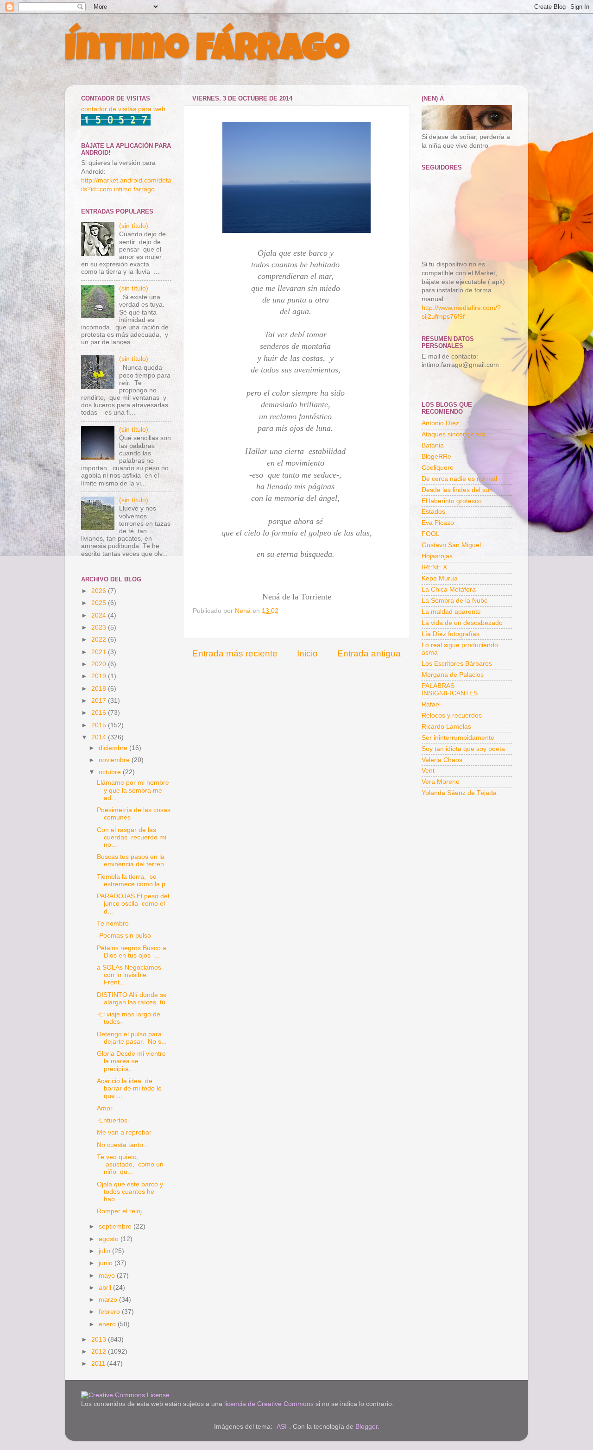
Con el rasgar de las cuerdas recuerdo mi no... (131, 837)
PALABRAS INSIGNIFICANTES (450, 689)
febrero (110, 1311)
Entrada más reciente (235, 653)
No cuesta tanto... (123, 1144)
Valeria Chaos (442, 760)
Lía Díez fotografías (450, 633)
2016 (99, 712)
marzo (109, 1299)
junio (106, 1263)
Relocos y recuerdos (452, 715)
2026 (99, 590)
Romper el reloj (119, 1211)
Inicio (307, 653)
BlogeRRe (436, 456)
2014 (99, 737)
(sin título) (133, 225)
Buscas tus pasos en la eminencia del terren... (133, 860)
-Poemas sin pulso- (125, 935)
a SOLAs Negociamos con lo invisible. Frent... (129, 975)
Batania (433, 445)
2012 (99, 1351)
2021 (99, 652)
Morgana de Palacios (453, 674)
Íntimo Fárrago (207, 51)
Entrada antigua (369, 653)
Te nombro (113, 923)
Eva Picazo (438, 522)
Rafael (431, 704)
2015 (99, 725)
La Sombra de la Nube (455, 600)
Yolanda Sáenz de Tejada (459, 792)
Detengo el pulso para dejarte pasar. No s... (132, 1038)
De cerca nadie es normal (459, 478)
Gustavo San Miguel (451, 545)
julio (105, 1251)
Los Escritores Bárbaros (457, 663)
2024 (99, 615)
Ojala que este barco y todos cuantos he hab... (131, 1192)
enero (108, 1324)
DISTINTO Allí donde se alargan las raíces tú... (134, 998)
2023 (99, 627)
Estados (433, 511)
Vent (428, 770)
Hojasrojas (437, 556)
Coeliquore (438, 467)
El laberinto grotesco (452, 501)
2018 (99, 688)
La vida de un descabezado (462, 622)
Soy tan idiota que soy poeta (463, 748)
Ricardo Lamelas (446, 726)
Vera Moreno (441, 781)
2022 (99, 639)
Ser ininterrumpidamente (458, 737)
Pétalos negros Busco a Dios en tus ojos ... (131, 952)
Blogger (366, 1426)
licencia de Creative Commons (269, 1403)
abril (106, 1287)
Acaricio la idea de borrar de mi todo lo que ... (129, 1088)
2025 (99, 602)
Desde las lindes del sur (457, 489)
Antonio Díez (440, 423)
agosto (109, 1239)
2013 (99, 1339)
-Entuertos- (113, 1120)
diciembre (114, 747)
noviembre (115, 760)
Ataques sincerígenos (453, 434)
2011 (99, 1363)
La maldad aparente (451, 611)
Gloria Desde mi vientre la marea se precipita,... (132, 1061)
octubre (111, 772)
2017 (99, 700)
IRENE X (434, 567)
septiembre (116, 1226)
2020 (99, 664)
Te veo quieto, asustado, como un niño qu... (130, 1164)
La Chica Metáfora (449, 589)
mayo (108, 1275)
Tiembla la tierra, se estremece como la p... (134, 880)
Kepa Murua (440, 578)
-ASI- (281, 1426)
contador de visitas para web (123, 109)
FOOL (431, 533)
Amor (105, 1108)
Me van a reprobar (124, 1132)
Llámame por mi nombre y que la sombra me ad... (134, 790)
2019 (99, 676)
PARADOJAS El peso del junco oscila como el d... (133, 903)
